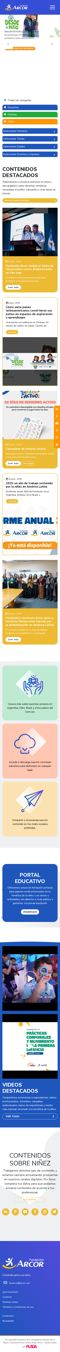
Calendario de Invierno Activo (26, 449)
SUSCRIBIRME (29, 1199)
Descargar (28, 463)
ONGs (11, 121)
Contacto (7, 1297)
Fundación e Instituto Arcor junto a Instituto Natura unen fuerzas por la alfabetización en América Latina (30, 621)
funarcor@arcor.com (19, 1283)
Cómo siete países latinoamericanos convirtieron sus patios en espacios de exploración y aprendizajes (29, 312)
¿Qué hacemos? (10, 1292)
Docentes (13, 107)
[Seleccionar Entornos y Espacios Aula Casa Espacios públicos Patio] (30, 154)
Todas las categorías (19, 100)
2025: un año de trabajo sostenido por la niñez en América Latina (29, 485)
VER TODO (12, 1116)
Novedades (8, 1320)
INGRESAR (30, 912)
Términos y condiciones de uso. (18, 1307)
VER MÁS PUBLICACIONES (16, 200)
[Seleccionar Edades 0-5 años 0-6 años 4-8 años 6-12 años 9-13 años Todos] (30, 146)
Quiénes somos (10, 1302)
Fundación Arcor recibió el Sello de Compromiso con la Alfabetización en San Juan (29, 269)
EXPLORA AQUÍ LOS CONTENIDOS (20, 48)
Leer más (13, 287)
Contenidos (8, 1315)
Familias (12, 114)
